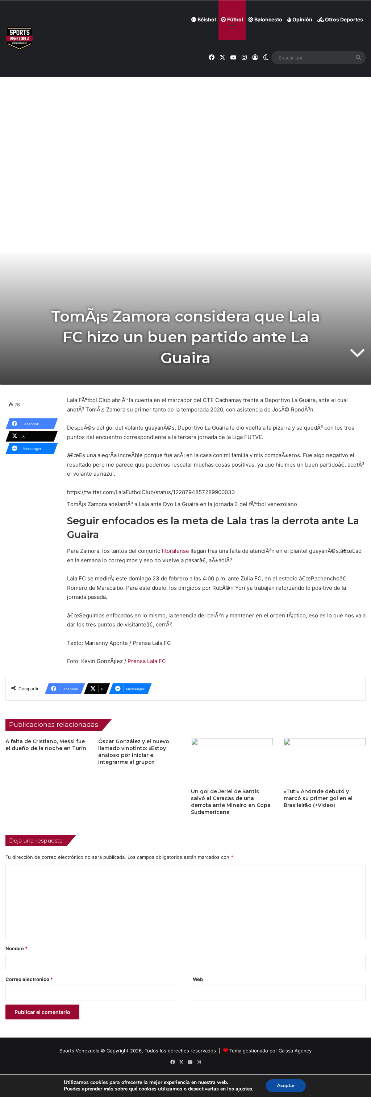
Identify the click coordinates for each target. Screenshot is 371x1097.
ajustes (243, 1089)
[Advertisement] (185, 123)
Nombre (16, 948)
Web (198, 979)
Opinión (301, 19)
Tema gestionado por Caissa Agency (270, 1050)
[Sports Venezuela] (19, 38)
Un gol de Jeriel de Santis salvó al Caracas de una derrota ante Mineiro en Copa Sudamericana (231, 801)
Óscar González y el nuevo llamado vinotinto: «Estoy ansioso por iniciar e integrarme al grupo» (133, 751)
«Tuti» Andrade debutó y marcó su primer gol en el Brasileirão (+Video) (318, 798)
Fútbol (234, 19)
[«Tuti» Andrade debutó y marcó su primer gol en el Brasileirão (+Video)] (325, 761)
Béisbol (206, 19)
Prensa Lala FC (147, 661)
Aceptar (286, 1085)
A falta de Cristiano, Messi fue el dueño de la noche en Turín (45, 745)
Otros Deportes (343, 19)
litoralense (175, 550)
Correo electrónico (29, 979)
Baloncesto (267, 19)
